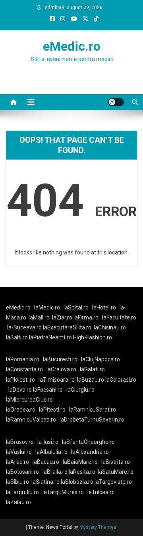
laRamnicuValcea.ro (31, 419)
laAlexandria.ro (90, 452)
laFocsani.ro (47, 389)
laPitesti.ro (52, 409)
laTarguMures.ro (63, 492)
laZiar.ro (62, 317)
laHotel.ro (104, 307)
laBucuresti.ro (60, 359)
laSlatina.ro (45, 482)
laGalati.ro (92, 369)
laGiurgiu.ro (81, 389)
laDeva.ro (20, 389)
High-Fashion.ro (92, 337)
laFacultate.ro (119, 317)
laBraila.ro (55, 472)
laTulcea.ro (101, 492)
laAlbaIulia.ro (51, 452)
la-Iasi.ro (47, 442)
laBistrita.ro (115, 462)
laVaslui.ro (20, 452)
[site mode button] (116, 102)
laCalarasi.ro (120, 379)
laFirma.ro (86, 317)
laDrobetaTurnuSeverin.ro (92, 419)
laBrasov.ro (20, 442)
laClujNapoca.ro (100, 359)
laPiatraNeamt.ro (50, 337)
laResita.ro (82, 472)
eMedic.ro (71, 46)
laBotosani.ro (22, 472)
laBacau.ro (46, 462)
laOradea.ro (20, 409)
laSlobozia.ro (77, 482)
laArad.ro (17, 462)
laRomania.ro (22, 359)
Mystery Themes (97, 527)
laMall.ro (39, 317)
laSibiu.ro (17, 482)
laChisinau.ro (110, 327)
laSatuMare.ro (115, 472)
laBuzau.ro (91, 379)
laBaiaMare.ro (80, 462)
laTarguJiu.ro (24, 492)
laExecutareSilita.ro (67, 327)
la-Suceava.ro (24, 327)
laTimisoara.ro (57, 379)
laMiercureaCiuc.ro (29, 399)
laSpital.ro (76, 307)
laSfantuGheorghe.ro (88, 442)
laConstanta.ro (24, 369)
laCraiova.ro (61, 369)
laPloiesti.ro (20, 379)
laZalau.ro (18, 502)
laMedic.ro (47, 307)
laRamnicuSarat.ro (92, 409)
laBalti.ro (17, 337)
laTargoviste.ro (113, 482)
